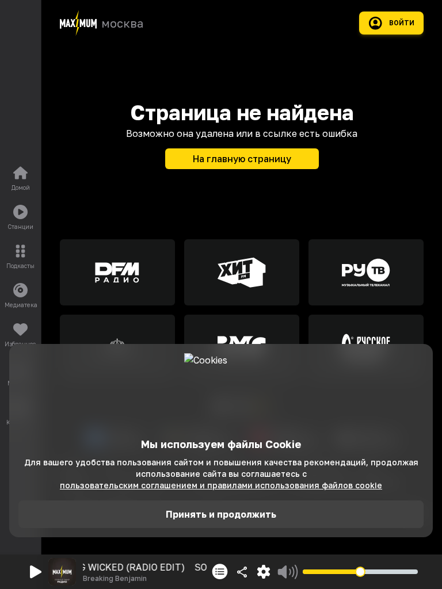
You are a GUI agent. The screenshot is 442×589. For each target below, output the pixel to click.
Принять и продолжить (221, 514)
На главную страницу (242, 159)
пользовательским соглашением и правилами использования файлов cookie (221, 485)
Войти (401, 23)
